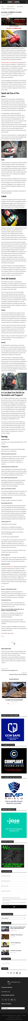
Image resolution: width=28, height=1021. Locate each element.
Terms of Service (11, 1017)
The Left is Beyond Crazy (15, 942)
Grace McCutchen (8, 14)
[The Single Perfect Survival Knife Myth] (14, 690)
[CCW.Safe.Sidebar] (12, 719)
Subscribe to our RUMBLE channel (14, 28)
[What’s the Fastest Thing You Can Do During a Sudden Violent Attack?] (5, 928)
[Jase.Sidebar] (14, 813)
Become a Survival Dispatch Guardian (9, 1015)
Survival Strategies (10, 6)
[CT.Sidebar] (14, 749)
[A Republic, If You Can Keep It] (5, 936)
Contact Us (24, 1015)
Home (2, 6)
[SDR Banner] (14, 18)
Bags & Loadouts (20, 6)
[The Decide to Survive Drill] (5, 952)
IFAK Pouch (10, 566)
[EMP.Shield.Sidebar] (14, 781)
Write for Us (19, 1015)
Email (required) (4, 886)
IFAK (7, 59)
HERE (5, 633)
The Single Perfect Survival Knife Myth (14, 700)
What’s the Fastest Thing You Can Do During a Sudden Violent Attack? (17, 927)
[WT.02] (12, 845)
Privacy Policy (17, 1017)
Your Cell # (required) (5, 891)
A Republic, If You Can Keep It (16, 934)
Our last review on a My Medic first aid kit (11, 62)
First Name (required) (5, 875)
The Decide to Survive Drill (15, 950)
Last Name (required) (5, 880)
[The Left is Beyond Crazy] (5, 944)
